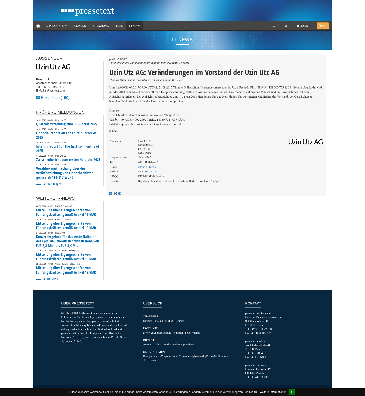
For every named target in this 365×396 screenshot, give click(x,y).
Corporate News (169, 356)
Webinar (195, 332)
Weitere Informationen (273, 392)
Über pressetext (151, 356)
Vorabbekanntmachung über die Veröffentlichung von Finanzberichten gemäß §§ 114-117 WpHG (64, 173)
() (324, 26)
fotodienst (189, 344)
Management (186, 356)
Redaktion (178, 332)
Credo (209, 356)
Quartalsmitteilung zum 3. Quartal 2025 (66, 124)
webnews (178, 344)
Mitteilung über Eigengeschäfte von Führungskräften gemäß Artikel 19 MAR (66, 212)
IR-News (134, 26)
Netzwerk (199, 356)
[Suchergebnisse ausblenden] (119, 193)
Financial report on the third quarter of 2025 (66, 135)
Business (79, 26)
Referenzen (150, 360)
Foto (187, 332)
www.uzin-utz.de (147, 171)
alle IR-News (50, 278)
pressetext (148, 344)
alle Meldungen (52, 184)
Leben (119, 26)
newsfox (167, 344)
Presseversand (150, 332)
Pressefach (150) (55, 97)
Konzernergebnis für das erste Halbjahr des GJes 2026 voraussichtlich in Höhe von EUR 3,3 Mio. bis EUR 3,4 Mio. (67, 241)
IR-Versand (165, 332)
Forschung (100, 26)
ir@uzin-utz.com (147, 167)
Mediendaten (221, 356)
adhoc (158, 344)
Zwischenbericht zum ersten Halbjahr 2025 (68, 159)
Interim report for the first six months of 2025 (67, 148)
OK (292, 392)
